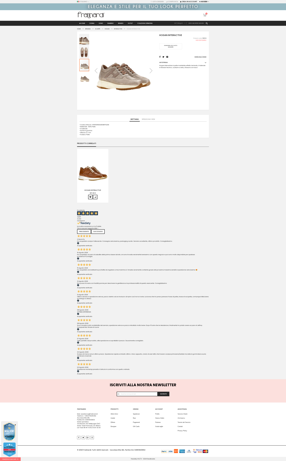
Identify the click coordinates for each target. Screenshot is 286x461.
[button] (96, 71)
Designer (113, 426)
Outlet (113, 418)
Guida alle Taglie (200, 57)
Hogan (107, 29)
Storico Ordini (159, 418)
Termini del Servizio (184, 422)
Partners (158, 422)
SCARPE (97, 29)
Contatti (180, 426)
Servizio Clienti (182, 414)
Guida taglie (159, 426)
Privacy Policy (182, 431)
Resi (134, 418)
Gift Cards (136, 426)
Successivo (98, 231)
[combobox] (191, 23)
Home (79, 29)
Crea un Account (189, 2)
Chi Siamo (181, 418)
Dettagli (135, 119)
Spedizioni (136, 414)
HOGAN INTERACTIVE (92, 190)
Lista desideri (158, 2)
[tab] (134, 119)
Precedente (84, 231)
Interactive (118, 29)
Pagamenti (136, 422)
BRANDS (88, 29)
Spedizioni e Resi (148, 119)
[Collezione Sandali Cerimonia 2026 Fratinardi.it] (143, 10)
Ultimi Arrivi (114, 414)
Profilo (157, 414)
